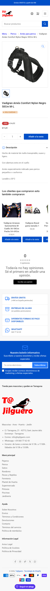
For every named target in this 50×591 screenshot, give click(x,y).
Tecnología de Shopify (32, 571)
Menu (4, 34)
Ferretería (6, 478)
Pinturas (5, 489)
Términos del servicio (11, 527)
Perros (14, 34)
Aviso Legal (7, 544)
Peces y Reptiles (9, 475)
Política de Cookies (10, 548)
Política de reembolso (12, 531)
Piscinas (6, 493)
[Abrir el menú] (45, 14)
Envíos (5, 513)
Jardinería (6, 496)
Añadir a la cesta (12, 239)
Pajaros (5, 461)
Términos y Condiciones (13, 517)
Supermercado (8, 485)
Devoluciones (8, 520)
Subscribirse (39, 365)
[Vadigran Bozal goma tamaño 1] (32, 210)
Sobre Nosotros (9, 509)
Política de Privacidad (11, 551)
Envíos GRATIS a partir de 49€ (25, 3)
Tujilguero (19, 571)
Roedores (6, 471)
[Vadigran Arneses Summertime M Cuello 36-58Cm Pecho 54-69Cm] (11, 210)
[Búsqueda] (45, 24)
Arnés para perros (28, 34)
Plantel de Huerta (9, 482)
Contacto (6, 524)
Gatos (4, 468)
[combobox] (25, 24)
